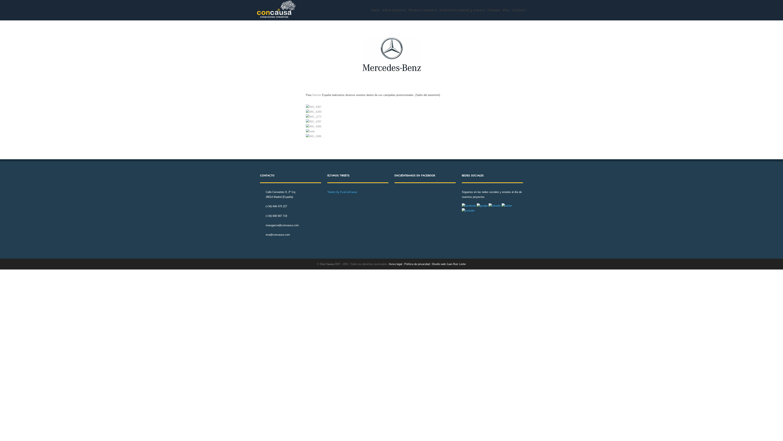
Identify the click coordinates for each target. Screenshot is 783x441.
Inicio (375, 10)
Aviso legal (395, 264)
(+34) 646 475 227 (276, 206)
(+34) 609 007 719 (276, 215)
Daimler (316, 95)
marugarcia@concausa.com (282, 225)
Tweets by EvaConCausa (342, 192)
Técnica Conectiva (422, 10)
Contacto (519, 10)
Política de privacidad (417, 264)
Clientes (494, 10)
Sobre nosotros (394, 10)
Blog (506, 10)
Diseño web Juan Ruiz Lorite (449, 264)
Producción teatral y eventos (462, 10)
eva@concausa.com (278, 234)
